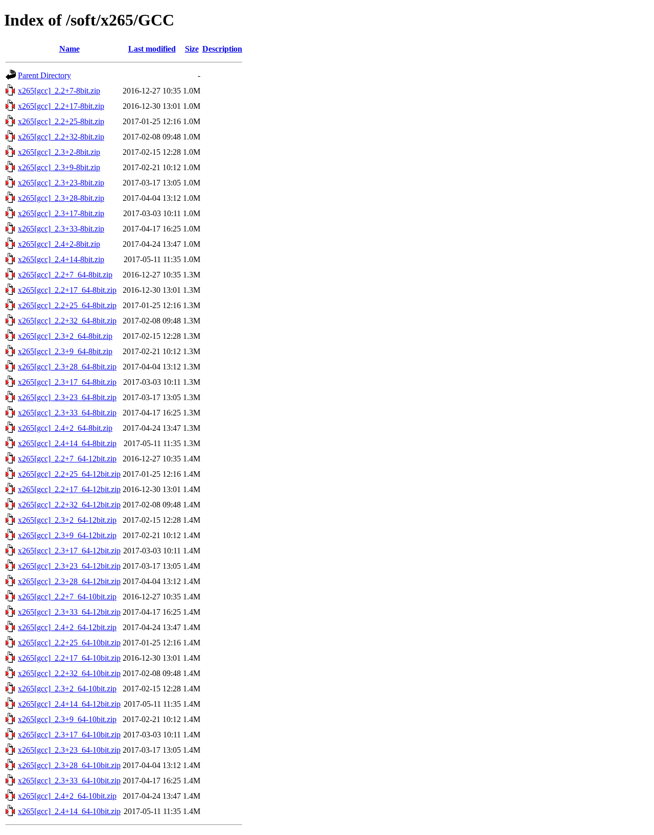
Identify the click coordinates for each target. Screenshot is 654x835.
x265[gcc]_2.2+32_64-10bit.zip (69, 673)
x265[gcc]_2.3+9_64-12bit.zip (67, 535)
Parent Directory (44, 75)
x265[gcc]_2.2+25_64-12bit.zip (69, 474)
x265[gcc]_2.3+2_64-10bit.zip (67, 688)
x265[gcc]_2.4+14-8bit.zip (61, 259)
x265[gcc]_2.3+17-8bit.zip (61, 213)
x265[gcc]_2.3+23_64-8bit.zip (67, 397)
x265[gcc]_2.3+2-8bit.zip (59, 152)
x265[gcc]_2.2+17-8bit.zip (61, 106)
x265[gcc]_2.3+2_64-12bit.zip (67, 520)
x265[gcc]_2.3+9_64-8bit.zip (65, 351)
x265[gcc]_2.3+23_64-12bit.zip (69, 566)
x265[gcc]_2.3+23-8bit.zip (61, 182)
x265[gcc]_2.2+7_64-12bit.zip (67, 458)
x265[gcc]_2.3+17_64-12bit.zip (69, 550)
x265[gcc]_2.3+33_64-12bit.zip (69, 612)
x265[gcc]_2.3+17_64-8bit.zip (67, 382)
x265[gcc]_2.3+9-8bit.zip (59, 167)
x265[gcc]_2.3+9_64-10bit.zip (67, 719)
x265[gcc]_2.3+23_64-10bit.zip (69, 750)
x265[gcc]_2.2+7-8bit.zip (59, 90)
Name (69, 48)
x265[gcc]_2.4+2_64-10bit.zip (67, 796)
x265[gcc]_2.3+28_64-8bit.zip (67, 366)
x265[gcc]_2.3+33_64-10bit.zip (69, 780)
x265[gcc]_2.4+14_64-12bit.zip (69, 704)
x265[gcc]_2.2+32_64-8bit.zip (67, 320)
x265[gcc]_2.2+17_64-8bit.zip (67, 290)
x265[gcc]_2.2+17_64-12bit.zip (69, 489)
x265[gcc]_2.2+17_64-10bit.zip (69, 658)
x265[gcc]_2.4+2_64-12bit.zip (67, 627)
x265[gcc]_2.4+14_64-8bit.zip (67, 443)
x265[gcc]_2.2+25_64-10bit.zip (69, 642)
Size (192, 48)
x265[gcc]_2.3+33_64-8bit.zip (67, 412)
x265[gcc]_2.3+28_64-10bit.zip (69, 765)
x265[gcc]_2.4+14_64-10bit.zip (69, 811)
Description (222, 48)
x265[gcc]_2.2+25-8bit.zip (61, 121)
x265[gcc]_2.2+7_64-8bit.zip (65, 274)
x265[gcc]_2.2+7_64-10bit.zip (67, 596)
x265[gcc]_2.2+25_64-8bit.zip (67, 305)
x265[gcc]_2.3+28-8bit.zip (61, 198)
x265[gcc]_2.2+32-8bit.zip (61, 136)
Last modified (152, 48)
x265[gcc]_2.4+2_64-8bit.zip (65, 428)
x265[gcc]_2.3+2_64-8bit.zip (65, 336)
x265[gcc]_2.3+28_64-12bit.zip (69, 581)
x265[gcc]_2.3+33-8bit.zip (61, 228)
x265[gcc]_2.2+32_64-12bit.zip (69, 504)
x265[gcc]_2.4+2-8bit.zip (59, 244)
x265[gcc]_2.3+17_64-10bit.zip (69, 734)
